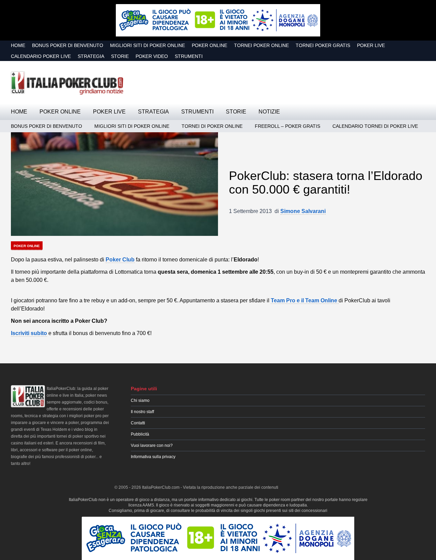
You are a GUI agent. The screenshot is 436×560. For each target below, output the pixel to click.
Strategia (91, 56)
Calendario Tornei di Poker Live (375, 126)
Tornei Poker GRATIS (323, 45)
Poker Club (120, 259)
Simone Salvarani (303, 211)
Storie (120, 56)
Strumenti (189, 56)
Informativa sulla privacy (153, 456)
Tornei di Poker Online (212, 126)
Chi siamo (140, 400)
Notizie (269, 112)
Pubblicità (140, 434)
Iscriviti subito (29, 333)
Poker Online (209, 45)
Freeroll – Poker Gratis (287, 126)
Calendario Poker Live (41, 56)
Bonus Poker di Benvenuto (67, 45)
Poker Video (152, 56)
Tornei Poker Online (261, 45)
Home (18, 45)
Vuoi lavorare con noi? (152, 445)
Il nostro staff (142, 411)
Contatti (138, 423)
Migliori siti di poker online (147, 45)
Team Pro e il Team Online (305, 300)
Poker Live (371, 45)
